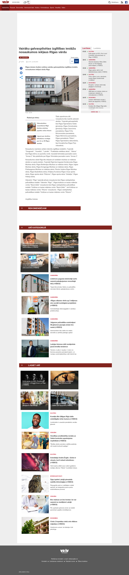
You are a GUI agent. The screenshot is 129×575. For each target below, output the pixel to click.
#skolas (35, 199)
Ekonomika (19, 7)
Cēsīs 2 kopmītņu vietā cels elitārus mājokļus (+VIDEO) (63, 523)
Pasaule (12, 7)
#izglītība (28, 199)
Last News (86, 48)
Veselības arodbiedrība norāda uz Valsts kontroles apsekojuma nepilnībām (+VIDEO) (63, 438)
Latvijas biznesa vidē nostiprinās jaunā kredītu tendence (62, 345)
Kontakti (44, 561)
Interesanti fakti (29, 7)
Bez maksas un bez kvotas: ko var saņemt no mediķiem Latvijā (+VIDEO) (63, 502)
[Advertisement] (64, 31)
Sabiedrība (5, 7)
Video (63, 7)
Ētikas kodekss (82, 561)
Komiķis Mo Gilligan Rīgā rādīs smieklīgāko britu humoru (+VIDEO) (63, 418)
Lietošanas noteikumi (56, 561)
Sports (52, 7)
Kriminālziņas (45, 7)
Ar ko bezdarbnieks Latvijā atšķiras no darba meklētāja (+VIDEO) (62, 265)
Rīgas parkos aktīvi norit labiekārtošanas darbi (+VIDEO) (63, 246)
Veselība (58, 7)
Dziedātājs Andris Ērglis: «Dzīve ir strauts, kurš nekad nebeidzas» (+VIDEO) (63, 460)
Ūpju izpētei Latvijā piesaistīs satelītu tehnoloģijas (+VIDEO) (61, 481)
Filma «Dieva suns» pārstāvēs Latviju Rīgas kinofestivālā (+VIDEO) (63, 383)
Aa (72, 61)
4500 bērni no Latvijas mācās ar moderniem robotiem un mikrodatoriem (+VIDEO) (33, 265)
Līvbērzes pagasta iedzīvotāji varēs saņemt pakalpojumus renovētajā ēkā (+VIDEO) (63, 281)
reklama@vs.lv (73, 559)
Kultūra (37, 7)
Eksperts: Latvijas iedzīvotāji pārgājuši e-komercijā (32, 404)
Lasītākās (97, 48)
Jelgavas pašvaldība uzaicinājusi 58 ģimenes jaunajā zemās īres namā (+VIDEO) (62, 325)
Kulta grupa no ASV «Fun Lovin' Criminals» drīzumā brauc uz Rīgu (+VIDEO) (34, 383)
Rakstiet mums (70, 561)
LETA (22, 61)
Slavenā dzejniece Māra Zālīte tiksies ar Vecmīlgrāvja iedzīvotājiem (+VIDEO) (33, 245)
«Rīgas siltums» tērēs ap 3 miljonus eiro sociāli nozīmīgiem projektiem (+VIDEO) (63, 303)
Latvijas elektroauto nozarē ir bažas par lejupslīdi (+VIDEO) (63, 404)
